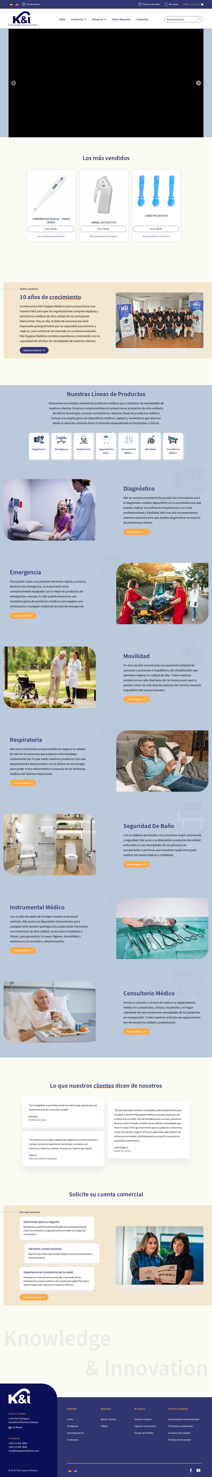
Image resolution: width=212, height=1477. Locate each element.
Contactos (142, 19)
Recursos (98, 19)
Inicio (62, 19)
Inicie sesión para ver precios (51, 236)
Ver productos (135, 531)
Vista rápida (51, 228)
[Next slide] (198, 83)
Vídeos (104, 1426)
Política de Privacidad (179, 1439)
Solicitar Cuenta (32, 1297)
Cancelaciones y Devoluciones (183, 1419)
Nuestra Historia (32, 350)
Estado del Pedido (143, 1432)
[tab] (103, 135)
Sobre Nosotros (121, 19)
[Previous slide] (13, 83)
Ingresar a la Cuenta (145, 1426)
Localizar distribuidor (179, 1432)
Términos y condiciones (180, 1426)
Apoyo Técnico (108, 1419)
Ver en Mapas (15, 1427)
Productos (77, 19)
